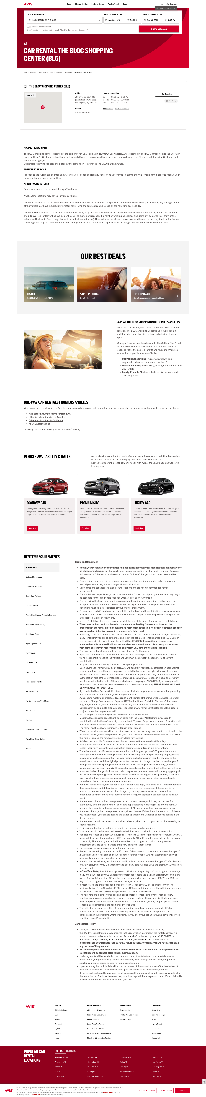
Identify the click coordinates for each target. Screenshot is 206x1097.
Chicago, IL (92, 1072)
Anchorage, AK (60, 1062)
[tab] (60, 1051)
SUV (56, 1015)
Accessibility (156, 1038)
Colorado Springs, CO (95, 1076)
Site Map (155, 1019)
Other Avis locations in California (46, 420)
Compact (58, 1024)
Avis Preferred (113, 4)
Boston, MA (59, 1076)
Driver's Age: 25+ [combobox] (33, 30)
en (162, 4)
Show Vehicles (159, 29)
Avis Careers (156, 1033)
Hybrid (57, 1029)
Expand (29, 95)
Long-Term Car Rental (95, 1024)
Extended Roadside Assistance (99, 1033)
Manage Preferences (147, 1090)
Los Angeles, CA (158, 1067)
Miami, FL (156, 1072)
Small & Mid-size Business (129, 1015)
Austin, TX (58, 1072)
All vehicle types (61, 1010)
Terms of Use (35, 1094)
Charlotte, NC (93, 1067)
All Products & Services (96, 1010)
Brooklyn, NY (92, 1057)
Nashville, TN (157, 1076)
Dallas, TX (123, 1062)
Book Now (32, 528)
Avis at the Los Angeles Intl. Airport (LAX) (50, 413)
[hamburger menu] (181, 4)
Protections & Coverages (96, 1015)
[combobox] (65, 20)
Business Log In (125, 1019)
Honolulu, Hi (124, 1076)
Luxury (57, 1038)
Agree (182, 1090)
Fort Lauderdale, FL (127, 1072)
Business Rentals (97, 4)
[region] (103, 1090)
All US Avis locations (39, 423)
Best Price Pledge (158, 1015)
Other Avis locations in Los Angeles (47, 417)
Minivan (58, 1019)
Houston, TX (157, 1057)
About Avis (156, 1010)
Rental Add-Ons (93, 1019)
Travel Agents (125, 1010)
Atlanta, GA (59, 1067)
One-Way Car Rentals (95, 1029)
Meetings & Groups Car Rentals (99, 1038)
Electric (58, 1033)
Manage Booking (81, 4)
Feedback (155, 1029)
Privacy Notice (108, 1092)
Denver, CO (124, 1067)
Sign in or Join (172, 4)
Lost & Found (157, 1024)
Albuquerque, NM (61, 1057)
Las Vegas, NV (157, 1062)
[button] (43, 107)
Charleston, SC (93, 1062)
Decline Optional (166, 1090)
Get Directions (167, 94)
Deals (125, 4)
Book (69, 4)
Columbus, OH (125, 1057)
